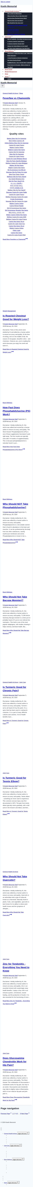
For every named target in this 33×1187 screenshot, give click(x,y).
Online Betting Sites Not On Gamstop (16, 143)
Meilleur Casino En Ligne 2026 (16, 217)
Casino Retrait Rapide (16, 206)
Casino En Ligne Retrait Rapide (17, 25)
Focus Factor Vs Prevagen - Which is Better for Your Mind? (18, 66)
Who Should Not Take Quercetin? (15, 23)
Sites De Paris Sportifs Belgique (16, 161)
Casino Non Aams (13, 29)
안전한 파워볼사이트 (16, 188)
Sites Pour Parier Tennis (16, 174)
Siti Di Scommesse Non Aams (16, 208)
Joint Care (22, 682)
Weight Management (11, 71)
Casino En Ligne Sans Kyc (16, 224)
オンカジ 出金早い (17, 183)
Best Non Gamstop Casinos (16, 34)
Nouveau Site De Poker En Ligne (16, 172)
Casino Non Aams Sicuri (16, 221)
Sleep (6, 74)
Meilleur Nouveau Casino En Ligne (16, 197)
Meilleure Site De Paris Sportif (16, 176)
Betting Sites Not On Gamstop (16, 138)
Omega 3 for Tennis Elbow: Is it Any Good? (17, 46)
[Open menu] (2, 86)
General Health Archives (10, 93)
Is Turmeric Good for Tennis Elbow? (15, 41)
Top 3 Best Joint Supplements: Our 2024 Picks (18, 48)
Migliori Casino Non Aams (16, 167)
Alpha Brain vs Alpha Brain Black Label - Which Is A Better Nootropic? (19, 54)
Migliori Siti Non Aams (17, 165)
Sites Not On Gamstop (16, 154)
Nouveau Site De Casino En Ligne (16, 201)
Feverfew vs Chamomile (16, 98)
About (5, 1182)
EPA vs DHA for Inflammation (14, 13)
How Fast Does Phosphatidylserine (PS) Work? (16, 411)
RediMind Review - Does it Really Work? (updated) (19, 62)
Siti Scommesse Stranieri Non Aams (16, 210)
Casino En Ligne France (16, 145)
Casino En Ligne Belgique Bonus (16, 158)
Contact (9, 79)
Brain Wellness (7, 403)
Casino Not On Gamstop (16, 152)
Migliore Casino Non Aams (16, 150)
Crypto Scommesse (16, 199)
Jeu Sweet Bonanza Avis (16, 179)
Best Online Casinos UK (16, 141)
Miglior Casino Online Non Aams (16, 215)
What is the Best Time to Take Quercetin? (17, 16)
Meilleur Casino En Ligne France (16, 219)
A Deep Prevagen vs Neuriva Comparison (17, 58)
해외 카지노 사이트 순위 (16, 212)
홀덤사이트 (11, 27)
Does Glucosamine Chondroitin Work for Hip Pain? (14, 1061)
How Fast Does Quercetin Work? (15, 20)
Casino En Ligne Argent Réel (16, 235)
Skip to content (5, 2)
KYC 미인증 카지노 (16, 185)
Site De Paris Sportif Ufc (16, 181)
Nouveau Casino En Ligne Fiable (16, 192)
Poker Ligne (16, 230)
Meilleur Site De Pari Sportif (16, 190)
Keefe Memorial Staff (11, 103)
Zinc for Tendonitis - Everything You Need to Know (19, 39)
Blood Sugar (8, 69)
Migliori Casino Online (16, 147)
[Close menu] (1, 1129)
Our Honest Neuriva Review (14, 60)
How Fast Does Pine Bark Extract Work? (17, 18)
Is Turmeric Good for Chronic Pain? (15, 43)
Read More (14, 239)
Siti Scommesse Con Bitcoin (17, 170)
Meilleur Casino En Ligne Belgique (16, 163)
